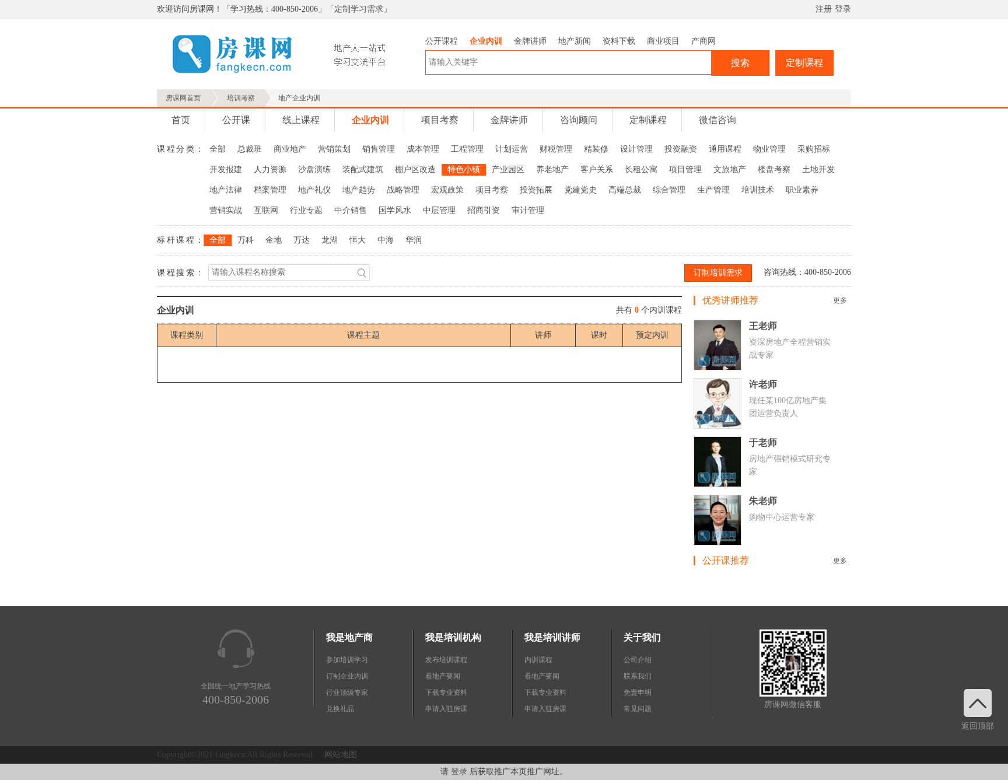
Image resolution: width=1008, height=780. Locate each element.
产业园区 (508, 169)
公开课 (236, 120)
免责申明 (638, 692)
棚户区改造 (415, 169)
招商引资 (483, 210)
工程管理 (467, 149)
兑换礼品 (340, 709)
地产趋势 (358, 190)
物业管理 (769, 149)
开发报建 (225, 169)
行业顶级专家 (347, 692)
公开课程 (441, 41)
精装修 (596, 149)
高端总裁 (624, 190)
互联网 (266, 210)
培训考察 (241, 98)
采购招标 (813, 149)
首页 (181, 120)
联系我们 (638, 676)
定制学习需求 (358, 9)
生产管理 (713, 190)
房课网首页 (183, 98)
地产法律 (225, 190)
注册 (824, 9)
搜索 (740, 63)
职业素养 (802, 190)
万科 (245, 240)
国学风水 (395, 210)
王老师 (763, 326)
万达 (301, 240)
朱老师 (763, 501)
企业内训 (486, 41)
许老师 (763, 384)
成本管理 (423, 149)
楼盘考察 (774, 169)
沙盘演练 (314, 169)
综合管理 (669, 190)
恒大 (357, 240)
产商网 (703, 41)
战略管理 (403, 190)
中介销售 (350, 210)
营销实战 (225, 210)
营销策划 (334, 149)
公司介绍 (638, 660)
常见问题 (638, 709)
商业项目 (663, 41)
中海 (385, 240)
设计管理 (636, 149)
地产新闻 (574, 41)
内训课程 (538, 660)
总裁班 (249, 149)
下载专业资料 (446, 692)
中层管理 (439, 210)
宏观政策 (447, 190)
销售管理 (378, 149)
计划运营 (511, 149)
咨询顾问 (578, 120)
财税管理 (556, 149)
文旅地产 (729, 169)
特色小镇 (463, 169)
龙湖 (329, 240)
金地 (273, 240)
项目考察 (440, 120)
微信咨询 (717, 120)
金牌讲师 (530, 41)
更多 (840, 300)
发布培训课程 (446, 660)
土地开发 (818, 169)
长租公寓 (641, 169)
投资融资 (680, 149)
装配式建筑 (362, 169)
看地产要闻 (442, 676)
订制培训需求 (718, 272)
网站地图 (340, 754)
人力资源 (270, 169)
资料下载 (619, 41)
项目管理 (685, 169)
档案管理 (270, 190)
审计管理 (528, 210)
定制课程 (804, 63)
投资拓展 (536, 190)
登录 (843, 9)
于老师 (763, 442)
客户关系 (596, 169)
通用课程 (725, 149)
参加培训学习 (347, 660)
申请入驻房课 (446, 709)
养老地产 (552, 169)
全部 (217, 149)
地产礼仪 (314, 190)
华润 (413, 240)
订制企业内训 (347, 676)
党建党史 (580, 190)
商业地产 (290, 149)
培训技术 (757, 190)
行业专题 (306, 210)
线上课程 (301, 120)
